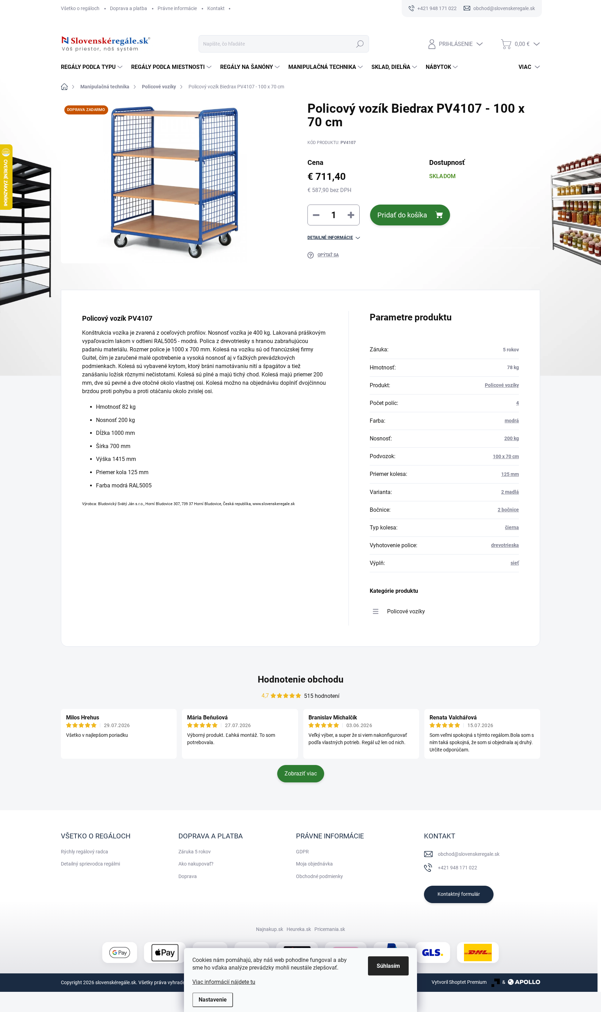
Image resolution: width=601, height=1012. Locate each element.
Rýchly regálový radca (84, 851)
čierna (512, 527)
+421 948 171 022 (457, 867)
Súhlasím (388, 966)
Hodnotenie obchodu (301, 679)
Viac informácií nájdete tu (223, 982)
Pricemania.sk (329, 929)
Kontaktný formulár (459, 894)
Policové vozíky (502, 385)
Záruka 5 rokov (194, 851)
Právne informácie (177, 8)
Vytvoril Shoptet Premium (459, 982)
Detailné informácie (330, 237)
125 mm (510, 474)
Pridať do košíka (402, 215)
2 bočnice (508, 509)
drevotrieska (505, 545)
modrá (512, 420)
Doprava (187, 876)
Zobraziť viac (301, 773)
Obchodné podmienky (319, 876)
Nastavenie (213, 999)
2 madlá (510, 492)
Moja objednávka (314, 864)
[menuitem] (92, 67)
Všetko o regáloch (80, 8)
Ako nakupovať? (196, 864)
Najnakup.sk (269, 929)
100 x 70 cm (506, 456)
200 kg (511, 438)
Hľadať (359, 44)
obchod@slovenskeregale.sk (468, 854)
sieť (515, 563)
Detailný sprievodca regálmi (90, 864)
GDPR (302, 851)
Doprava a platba (128, 8)
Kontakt (216, 8)
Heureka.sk (299, 929)
